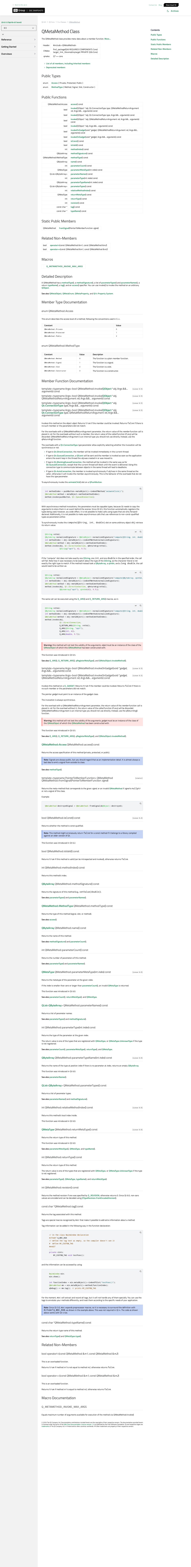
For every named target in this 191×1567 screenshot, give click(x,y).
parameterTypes (78, 186)
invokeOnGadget (78, 130)
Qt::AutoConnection (62, 471)
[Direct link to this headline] (62, 76)
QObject (45, 287)
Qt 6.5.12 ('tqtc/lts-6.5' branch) (11, 22)
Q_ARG (81, 598)
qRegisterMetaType (84, 660)
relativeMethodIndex (80, 190)
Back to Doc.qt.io (21, 5)
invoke (74, 108)
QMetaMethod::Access (54, 744)
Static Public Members (161, 44)
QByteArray (100, 563)
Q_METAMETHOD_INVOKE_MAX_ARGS (64, 266)
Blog (160, 5)
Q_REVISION (93, 1195)
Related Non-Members (161, 49)
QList (44, 1005)
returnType (75, 198)
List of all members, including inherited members (68, 63)
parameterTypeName (80, 182)
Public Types (156, 34)
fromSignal (64, 228)
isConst (74, 141)
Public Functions (158, 39)
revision (74, 202)
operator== (55, 249)
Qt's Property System (103, 293)
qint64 (111, 563)
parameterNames (78, 174)
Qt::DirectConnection (63, 451)
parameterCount (78, 165)
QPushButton (95, 482)
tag (72, 206)
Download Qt (171, 4)
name (73, 161)
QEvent (80, 455)
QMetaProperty (82, 293)
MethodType (57, 87)
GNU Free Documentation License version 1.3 (79, 1424)
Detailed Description (160, 58)
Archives (175, 10)
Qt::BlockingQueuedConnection (68, 462)
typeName (75, 211)
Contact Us (153, 5)
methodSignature (78, 153)
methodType (76, 157)
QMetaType (48, 972)
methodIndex (76, 149)
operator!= (54, 245)
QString (86, 558)
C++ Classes (62, 22)
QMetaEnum (68, 293)
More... (107, 38)
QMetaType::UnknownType (121, 1041)
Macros (154, 53)
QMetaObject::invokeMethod (112, 660)
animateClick (74, 482)
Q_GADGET (69, 685)
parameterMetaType (80, 169)
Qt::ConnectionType (52, 405)
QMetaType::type (72, 1336)
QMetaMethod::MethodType (57, 906)
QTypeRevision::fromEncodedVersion (98, 1198)
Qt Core (52, 22)
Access (54, 82)
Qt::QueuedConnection (64, 455)
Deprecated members (55, 67)
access (74, 104)
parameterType (77, 178)
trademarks (45, 1426)
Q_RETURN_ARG (97, 598)
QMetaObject (55, 293)
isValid (74, 145)
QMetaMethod (74, 647)
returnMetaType (78, 194)
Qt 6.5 (44, 22)
